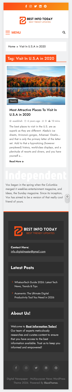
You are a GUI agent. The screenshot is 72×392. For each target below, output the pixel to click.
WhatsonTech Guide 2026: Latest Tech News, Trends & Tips (36, 284)
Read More (15, 161)
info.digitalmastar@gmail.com (28, 251)
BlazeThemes (51, 383)
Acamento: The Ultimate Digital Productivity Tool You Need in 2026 (34, 295)
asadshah (18, 121)
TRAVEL (13, 101)
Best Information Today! (41, 326)
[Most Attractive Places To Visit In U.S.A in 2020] (36, 85)
